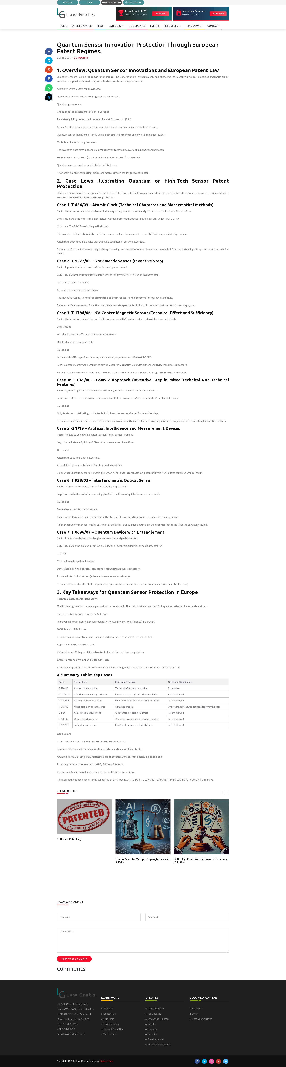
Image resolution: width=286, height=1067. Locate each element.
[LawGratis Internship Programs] (201, 14)
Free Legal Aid (156, 1039)
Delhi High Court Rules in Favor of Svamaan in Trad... (200, 861)
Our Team (108, 1018)
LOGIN (90, 2)
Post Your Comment (74, 959)
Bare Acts (153, 1034)
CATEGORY (114, 25)
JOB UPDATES (137, 25)
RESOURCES (171, 25)
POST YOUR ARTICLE (111, 2)
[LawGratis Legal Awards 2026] (144, 14)
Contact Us (109, 1013)
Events (151, 1023)
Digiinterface (106, 1061)
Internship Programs (159, 1044)
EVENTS (154, 25)
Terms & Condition (113, 1029)
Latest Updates (156, 1008)
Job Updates (154, 1013)
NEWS (99, 25)
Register (197, 1008)
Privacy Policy (111, 1023)
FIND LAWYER (194, 25)
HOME (63, 25)
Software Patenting (69, 839)
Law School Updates (159, 1018)
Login (195, 1013)
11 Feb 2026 (64, 57)
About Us (108, 1008)
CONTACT (213, 25)
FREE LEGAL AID (135, 2)
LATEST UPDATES (82, 25)
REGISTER (67, 2)
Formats (152, 1029)
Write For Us (110, 1034)
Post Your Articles (202, 1018)
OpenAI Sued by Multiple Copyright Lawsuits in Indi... (142, 861)
